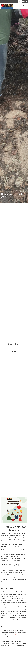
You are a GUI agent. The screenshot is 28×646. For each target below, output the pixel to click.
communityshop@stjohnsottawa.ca (16, 634)
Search (19, 1)
